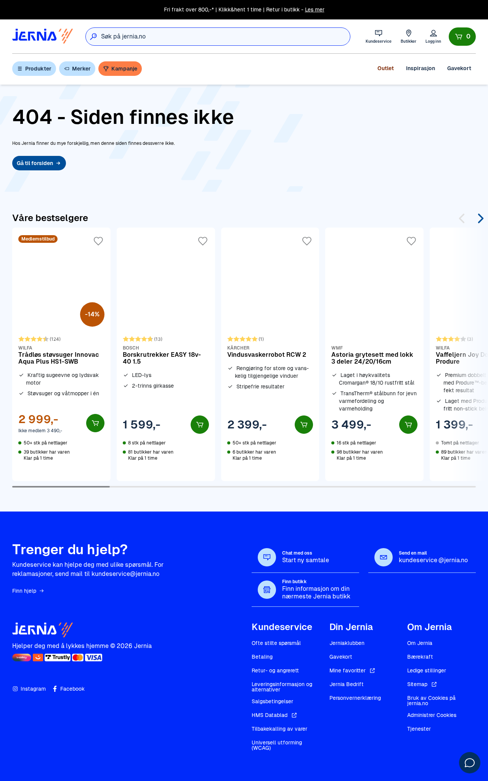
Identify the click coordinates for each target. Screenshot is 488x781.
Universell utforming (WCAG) (277, 745)
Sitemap (417, 684)
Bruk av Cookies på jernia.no (431, 700)
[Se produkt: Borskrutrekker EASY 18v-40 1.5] (166, 354)
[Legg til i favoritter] (98, 241)
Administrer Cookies (431, 715)
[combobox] (225, 36)
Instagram (33, 689)
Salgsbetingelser (272, 701)
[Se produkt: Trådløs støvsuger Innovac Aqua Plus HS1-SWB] (61, 354)
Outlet (385, 68)
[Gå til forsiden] (42, 36)
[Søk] (93, 36)
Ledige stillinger (426, 670)
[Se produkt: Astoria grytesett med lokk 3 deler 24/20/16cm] (374, 354)
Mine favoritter (347, 670)
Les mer (314, 9)
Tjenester (419, 728)
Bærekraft (420, 656)
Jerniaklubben (346, 643)
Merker (81, 69)
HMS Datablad (269, 715)
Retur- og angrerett (275, 670)
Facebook (72, 689)
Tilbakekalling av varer (279, 728)
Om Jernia (419, 643)
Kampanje (124, 69)
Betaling (262, 656)
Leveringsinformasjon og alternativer (282, 687)
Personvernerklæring (355, 698)
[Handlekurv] (462, 36)
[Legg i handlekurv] (95, 423)
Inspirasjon (420, 68)
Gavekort (459, 68)
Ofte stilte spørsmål (276, 643)
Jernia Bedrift (346, 684)
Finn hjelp (24, 591)
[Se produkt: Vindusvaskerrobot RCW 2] (270, 354)
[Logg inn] (433, 36)
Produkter (38, 69)
